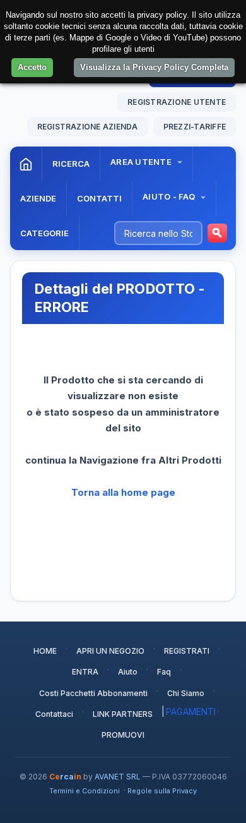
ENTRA (85, 671)
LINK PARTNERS (123, 714)
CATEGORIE (44, 233)
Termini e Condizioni (84, 790)
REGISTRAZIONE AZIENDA (87, 126)
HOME (45, 651)
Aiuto (128, 671)
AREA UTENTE (141, 162)
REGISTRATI (186, 651)
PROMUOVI (123, 735)
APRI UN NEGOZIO (110, 651)
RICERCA (71, 164)
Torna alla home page (123, 492)
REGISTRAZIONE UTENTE (176, 102)
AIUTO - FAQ (170, 196)
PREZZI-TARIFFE (194, 126)
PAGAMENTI (191, 711)
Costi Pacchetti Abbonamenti (93, 693)
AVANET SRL (118, 776)
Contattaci (54, 714)
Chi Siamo (185, 693)
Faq (164, 671)
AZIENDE (38, 198)
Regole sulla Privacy (162, 790)
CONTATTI (99, 198)
